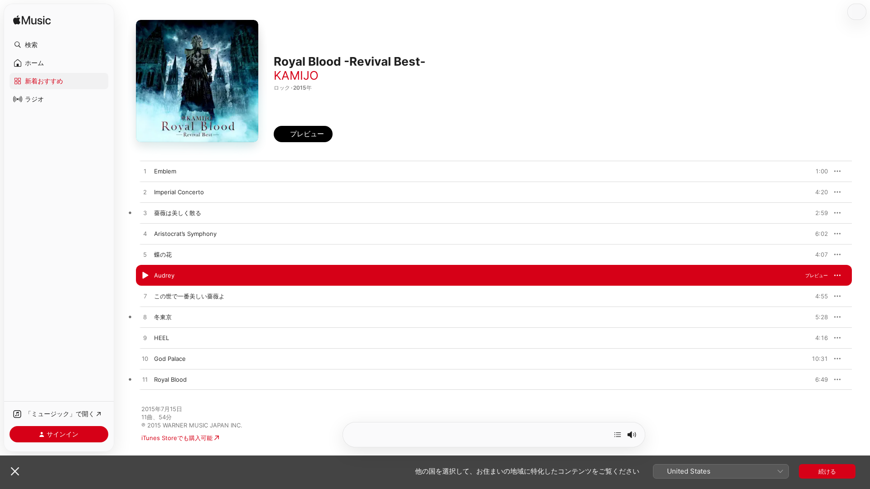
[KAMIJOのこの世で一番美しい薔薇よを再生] (145, 296)
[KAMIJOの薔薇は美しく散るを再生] (145, 213)
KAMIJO (296, 75)
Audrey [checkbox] (164, 275)
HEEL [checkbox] (161, 337)
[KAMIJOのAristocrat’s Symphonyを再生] (145, 234)
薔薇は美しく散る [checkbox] (177, 212)
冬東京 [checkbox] (163, 317)
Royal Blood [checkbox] (170, 379)
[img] (32, 20)
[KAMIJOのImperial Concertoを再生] (145, 192)
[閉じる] (15, 471)
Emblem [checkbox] (165, 171)
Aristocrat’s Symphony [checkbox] (185, 233)
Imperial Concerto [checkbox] (179, 192)
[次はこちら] (617, 434)
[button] (59, 45)
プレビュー (816, 171)
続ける (827, 471)
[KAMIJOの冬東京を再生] (145, 317)
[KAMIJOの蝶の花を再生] (145, 255)
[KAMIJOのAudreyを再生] (145, 276)
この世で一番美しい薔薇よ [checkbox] (189, 296)
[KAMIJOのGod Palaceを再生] (145, 359)
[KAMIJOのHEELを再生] (145, 338)
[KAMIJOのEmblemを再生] (145, 172)
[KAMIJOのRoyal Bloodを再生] (145, 380)
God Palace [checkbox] (170, 358)
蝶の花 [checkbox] (163, 254)
